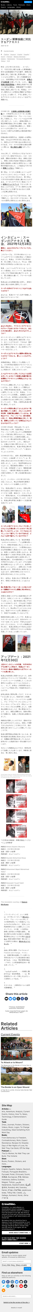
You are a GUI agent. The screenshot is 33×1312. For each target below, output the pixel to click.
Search (3, 7)
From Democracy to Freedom (14, 1138)
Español (26, 54)
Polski (12, 1174)
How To (18, 1114)
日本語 (4, 1177)
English (19, 54)
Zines (4, 1125)
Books (3, 5)
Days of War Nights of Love (13, 1146)
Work (18, 1140)
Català (19, 1193)
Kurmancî (13, 1195)
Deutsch (13, 54)
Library (9, 5)
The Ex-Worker (8, 1153)
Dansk (4, 1190)
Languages (11, 7)
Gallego (5, 1195)
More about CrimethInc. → (19, 1233)
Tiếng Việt (11, 1193)
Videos (4, 1127)
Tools (15, 5)
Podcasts (21, 5)
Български (12, 1177)
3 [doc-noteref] (19, 541)
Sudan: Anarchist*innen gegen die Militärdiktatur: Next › (16, 1011)
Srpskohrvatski (18, 1185)
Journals (10, 1125)
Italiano (3, 59)
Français (9, 57)
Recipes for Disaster (20, 1143)
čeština (6, 54)
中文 (8, 61)
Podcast (5, 1151)
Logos (16, 1127)
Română (11, 1187)
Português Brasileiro (23, 59)
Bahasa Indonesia (19, 57)
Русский (5, 1174)
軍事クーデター (8, 168)
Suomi (3, 57)
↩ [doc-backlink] (11, 943)
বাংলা (17, 1187)
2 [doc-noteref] (23, 457)
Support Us (28, 2)
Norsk (20, 1195)
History (11, 1114)
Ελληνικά (19, 1174)
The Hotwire (12, 1156)
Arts (3, 1111)
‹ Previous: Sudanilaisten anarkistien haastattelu (16, 1007)
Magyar (5, 1182)
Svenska (22, 1187)
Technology (6, 1117)
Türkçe (3, 61)
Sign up (27, 1269)
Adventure (10, 1111)
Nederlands (11, 59)
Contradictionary (8, 1140)
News (24, 1114)
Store (28, 5)
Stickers (25, 1125)
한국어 (4, 1187)
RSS (10, 1109)
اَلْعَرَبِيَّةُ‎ (27, 1185)
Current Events (9, 51)
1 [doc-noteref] (23, 448)
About (18, 7)
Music (10, 1127)
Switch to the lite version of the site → (17, 1302)
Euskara (21, 1180)
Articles (5, 1109)
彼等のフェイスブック (11, 184)
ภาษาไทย (17, 1190)
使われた (25, 917)
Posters (18, 1125)
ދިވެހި (24, 1193)
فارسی (18, 1182)
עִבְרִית (10, 1190)
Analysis (19, 1111)
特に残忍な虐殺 (16, 147)
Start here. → (24, 1243)
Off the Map (24, 1148)
